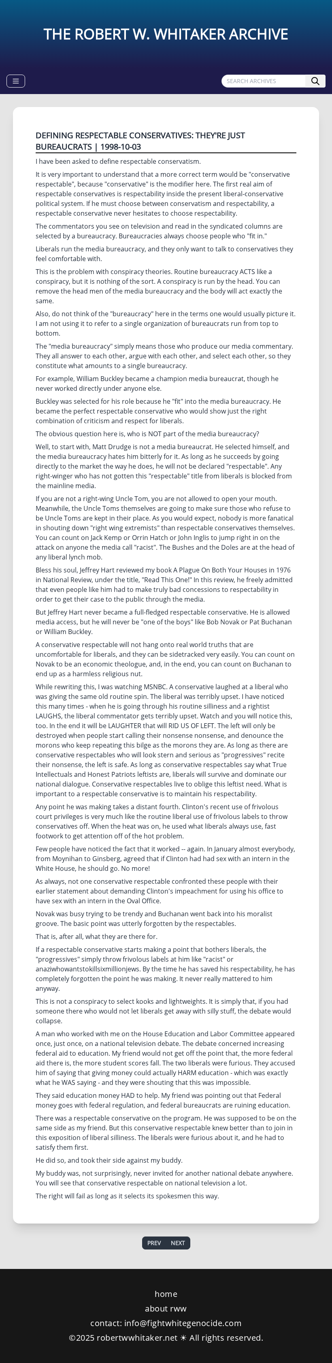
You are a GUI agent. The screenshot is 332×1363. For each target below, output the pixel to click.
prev (154, 1243)
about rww (166, 1308)
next (178, 1243)
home (166, 1293)
